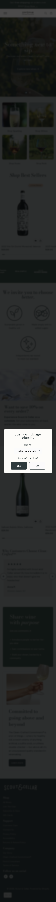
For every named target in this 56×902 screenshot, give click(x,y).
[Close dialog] (53, 435)
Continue (41, 465)
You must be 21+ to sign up (37, 453)
